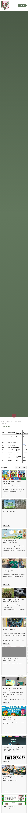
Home (2, 421)
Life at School (9, 421)
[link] (16, 467)
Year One (3, 423)
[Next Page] (19, 467)
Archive (24, 467)
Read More (6, 496)
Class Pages (18, 421)
